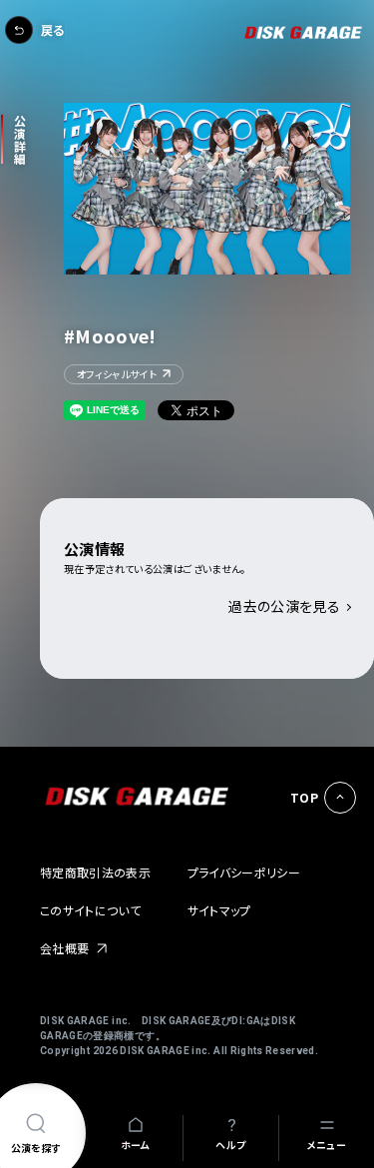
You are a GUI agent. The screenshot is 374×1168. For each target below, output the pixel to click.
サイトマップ (219, 909)
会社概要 (64, 947)
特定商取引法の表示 (95, 872)
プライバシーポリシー (244, 872)
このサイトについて (90, 909)
